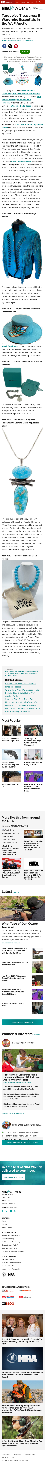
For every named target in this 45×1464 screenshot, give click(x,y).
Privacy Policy (6, 1454)
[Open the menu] (41, 7)
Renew (23, 2)
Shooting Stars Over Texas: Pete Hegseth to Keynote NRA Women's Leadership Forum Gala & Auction (21, 702)
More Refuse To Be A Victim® (12, 1113)
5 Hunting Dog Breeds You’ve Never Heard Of (15, 963)
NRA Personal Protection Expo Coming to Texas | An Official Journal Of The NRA (21, 1105)
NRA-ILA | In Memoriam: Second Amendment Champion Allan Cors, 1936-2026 (10, 850)
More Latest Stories (27, 1022)
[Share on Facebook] (4, 45)
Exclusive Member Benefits (11, 1262)
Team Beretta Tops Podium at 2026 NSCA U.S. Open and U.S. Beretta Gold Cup (14, 950)
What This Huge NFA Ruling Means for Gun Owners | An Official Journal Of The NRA (33, 845)
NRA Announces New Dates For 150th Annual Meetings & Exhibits (22, 710)
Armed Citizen (7, 1227)
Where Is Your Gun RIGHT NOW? (13, 1004)
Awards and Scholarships (11, 1235)
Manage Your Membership (11, 1269)
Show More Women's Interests (25, 1142)
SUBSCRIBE (13, 1177)
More (15, 892)
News (4, 40)
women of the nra (24, 1083)
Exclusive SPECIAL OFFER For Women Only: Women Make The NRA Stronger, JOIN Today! (22, 1374)
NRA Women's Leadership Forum (13, 1242)
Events (30, 40)
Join (17, 2)
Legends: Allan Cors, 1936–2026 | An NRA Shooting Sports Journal (11, 874)
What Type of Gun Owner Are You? (20, 925)
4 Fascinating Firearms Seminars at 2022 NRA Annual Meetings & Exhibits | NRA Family (20, 1087)
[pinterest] (15, 45)
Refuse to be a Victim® (10, 1245)
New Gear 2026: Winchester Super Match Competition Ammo (14, 978)
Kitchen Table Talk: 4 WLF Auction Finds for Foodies (20, 685)
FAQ (13, 1457)
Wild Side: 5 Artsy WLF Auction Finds (22, 689)
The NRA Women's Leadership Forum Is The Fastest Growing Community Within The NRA (22, 1341)
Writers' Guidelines (8, 1203)
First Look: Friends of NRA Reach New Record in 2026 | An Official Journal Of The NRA (33, 875)
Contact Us (6, 1197)
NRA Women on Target (10, 1248)
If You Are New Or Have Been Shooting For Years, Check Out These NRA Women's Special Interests (22, 1443)
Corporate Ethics (30, 1454)
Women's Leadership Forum (16, 40)
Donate (30, 2)
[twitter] (10, 45)
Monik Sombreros (10, 346)
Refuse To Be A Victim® (23, 1043)
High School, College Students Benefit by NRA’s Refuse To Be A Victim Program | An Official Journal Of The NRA (21, 1096)
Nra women (12, 1083)
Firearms (17, 943)
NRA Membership (8, 1238)
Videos (4, 1224)
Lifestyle (9, 943)
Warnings (5, 1457)
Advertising (6, 1200)
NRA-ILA (14, 676)
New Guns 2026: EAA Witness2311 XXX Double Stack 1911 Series (13, 991)
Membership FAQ (8, 1266)
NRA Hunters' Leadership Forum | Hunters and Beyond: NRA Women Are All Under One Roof (21, 1077)
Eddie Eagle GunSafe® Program (27, 1125)
